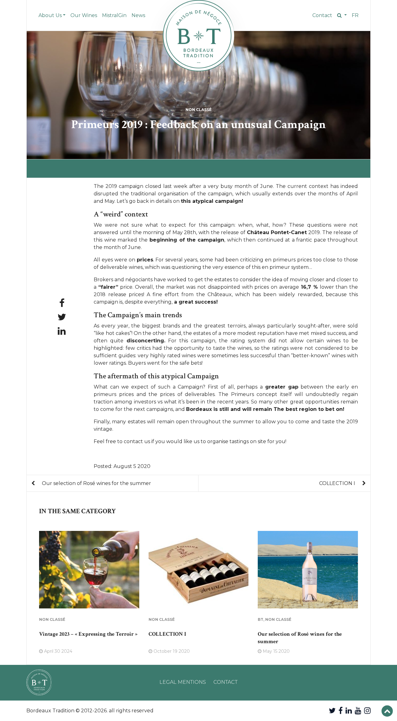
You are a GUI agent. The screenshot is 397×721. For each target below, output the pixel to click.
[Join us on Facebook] (340, 710)
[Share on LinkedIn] (62, 331)
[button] (342, 15)
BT (260, 619)
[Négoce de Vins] (198, 35)
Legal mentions (182, 682)
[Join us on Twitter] (332, 710)
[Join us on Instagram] (367, 710)
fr (355, 15)
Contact (322, 15)
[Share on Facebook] (62, 303)
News (138, 15)
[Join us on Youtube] (358, 710)
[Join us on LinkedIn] (349, 710)
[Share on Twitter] (61, 317)
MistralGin (114, 15)
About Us (50, 15)
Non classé (198, 109)
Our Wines (83, 15)
